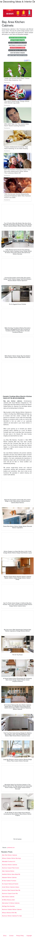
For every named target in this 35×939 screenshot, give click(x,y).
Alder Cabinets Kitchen (8, 871)
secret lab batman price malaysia (17, 50)
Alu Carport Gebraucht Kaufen (10, 884)
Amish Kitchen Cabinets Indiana (10, 887)
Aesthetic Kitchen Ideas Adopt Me (11, 874)
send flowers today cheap (17, 40)
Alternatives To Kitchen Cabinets (10, 903)
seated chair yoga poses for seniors (17, 55)
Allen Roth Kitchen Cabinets (9, 855)
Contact (11, 935)
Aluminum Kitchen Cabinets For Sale (12, 916)
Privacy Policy (20, 935)
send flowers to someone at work (17, 45)
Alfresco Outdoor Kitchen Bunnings (11, 858)
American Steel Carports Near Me (11, 890)
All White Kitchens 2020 (8, 900)
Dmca (4, 935)
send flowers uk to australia (17, 47)
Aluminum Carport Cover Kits (10, 893)
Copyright (29, 935)
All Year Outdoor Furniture (9, 880)
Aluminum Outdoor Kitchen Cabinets (12, 909)
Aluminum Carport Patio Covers (10, 868)
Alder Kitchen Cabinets (8, 896)
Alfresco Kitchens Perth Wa (9, 912)
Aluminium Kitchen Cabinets (9, 864)
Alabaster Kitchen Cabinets (9, 877)
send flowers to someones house (17, 42)
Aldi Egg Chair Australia (8, 906)
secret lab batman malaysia (17, 53)
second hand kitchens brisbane (17, 37)
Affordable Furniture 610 (8, 861)
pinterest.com (11, 847)
